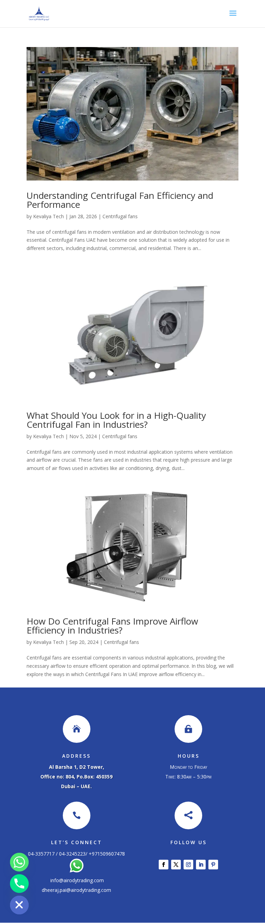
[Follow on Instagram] (188, 864)
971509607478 (108, 853)
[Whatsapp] (19, 862)
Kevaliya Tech (48, 216)
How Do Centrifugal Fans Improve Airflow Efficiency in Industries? (112, 625)
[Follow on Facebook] (163, 864)
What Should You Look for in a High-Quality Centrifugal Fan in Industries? (116, 420)
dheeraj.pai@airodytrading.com (76, 890)
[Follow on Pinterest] (213, 864)
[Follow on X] (176, 864)
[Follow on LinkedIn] (201, 864)
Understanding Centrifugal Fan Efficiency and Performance (120, 200)
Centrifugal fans (120, 216)
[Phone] (19, 883)
